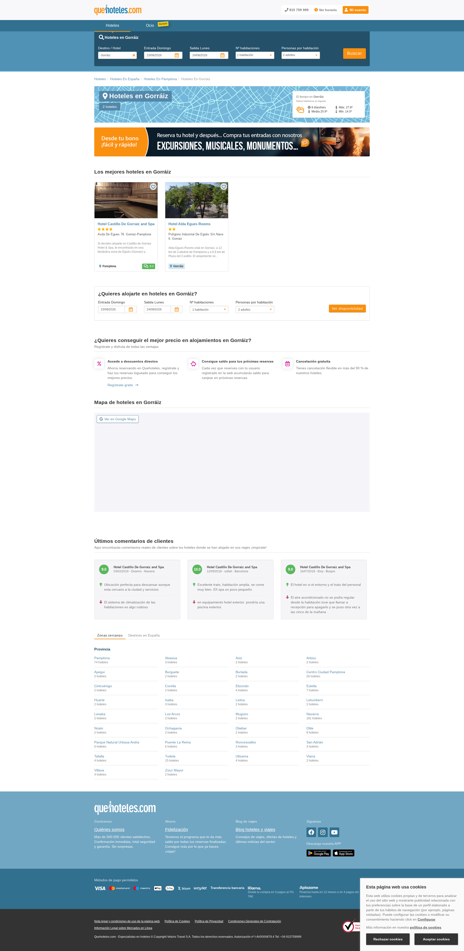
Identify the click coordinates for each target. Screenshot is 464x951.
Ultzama (242, 756)
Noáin (98, 728)
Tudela (170, 756)
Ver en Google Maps (120, 419)
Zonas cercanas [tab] (110, 635)
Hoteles (100, 79)
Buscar (354, 53)
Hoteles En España (124, 79)
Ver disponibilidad (347, 308)
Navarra (312, 714)
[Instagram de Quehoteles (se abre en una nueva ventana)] (323, 832)
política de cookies (425, 927)
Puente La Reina (178, 742)
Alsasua (171, 658)
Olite (309, 728)
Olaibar (241, 728)
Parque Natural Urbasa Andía (116, 742)
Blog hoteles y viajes (255, 829)
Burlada (241, 672)
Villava (99, 770)
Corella (170, 686)
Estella (311, 686)
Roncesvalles (246, 742)
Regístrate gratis (120, 385)
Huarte (99, 700)
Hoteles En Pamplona (160, 79)
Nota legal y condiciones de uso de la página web (127, 921)
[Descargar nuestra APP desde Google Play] (318, 852)
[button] (356, 10)
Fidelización (176, 829)
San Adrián (314, 742)
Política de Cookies (177, 921)
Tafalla (99, 756)
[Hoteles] (130, 10)
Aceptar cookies (436, 939)
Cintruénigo (103, 686)
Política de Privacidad (209, 921)
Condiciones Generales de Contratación (254, 921)
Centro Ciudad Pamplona (325, 672)
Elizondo (242, 686)
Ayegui (99, 672)
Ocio (150, 25)
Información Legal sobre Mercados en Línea (123, 928)
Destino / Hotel (109, 48)
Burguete (172, 672)
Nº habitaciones (248, 48)
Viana (310, 756)
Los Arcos (172, 714)
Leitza (240, 700)
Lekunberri (314, 700)
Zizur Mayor (174, 770)
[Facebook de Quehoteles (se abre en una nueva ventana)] (311, 832)
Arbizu (311, 658)
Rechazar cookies (388, 939)
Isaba (169, 700)
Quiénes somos (109, 829)
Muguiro (242, 714)
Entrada (157, 48)
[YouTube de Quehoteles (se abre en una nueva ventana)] (334, 832)
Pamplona (102, 658)
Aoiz (239, 658)
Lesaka (99, 714)
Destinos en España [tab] (144, 635)
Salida (200, 48)
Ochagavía (173, 728)
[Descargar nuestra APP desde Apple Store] (344, 852)
